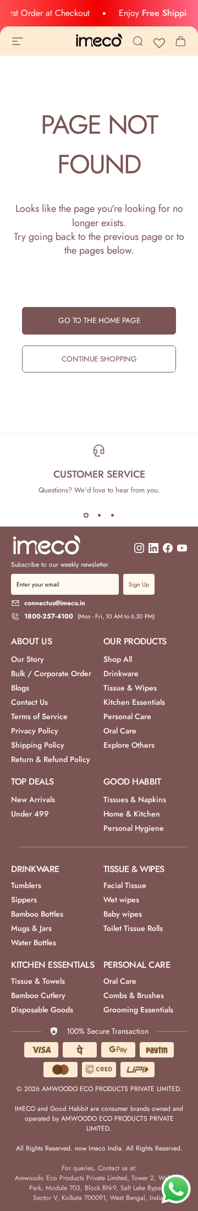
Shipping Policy (37, 744)
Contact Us (29, 702)
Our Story (27, 659)
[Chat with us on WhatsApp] (176, 1189)
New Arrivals (33, 799)
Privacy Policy (34, 730)
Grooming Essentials (138, 1009)
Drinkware (121, 673)
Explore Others (129, 744)
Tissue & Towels (38, 981)
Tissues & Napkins (134, 799)
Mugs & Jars (31, 928)
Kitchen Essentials (134, 702)
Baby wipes (122, 913)
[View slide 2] (99, 515)
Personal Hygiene (133, 828)
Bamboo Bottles (37, 913)
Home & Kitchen (131, 813)
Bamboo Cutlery (38, 995)
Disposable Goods (42, 1009)
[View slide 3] (112, 515)
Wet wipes (121, 899)
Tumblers (26, 885)
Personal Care (127, 716)
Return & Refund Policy (50, 759)
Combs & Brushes (133, 995)
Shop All (117, 659)
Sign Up (139, 584)
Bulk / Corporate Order (51, 673)
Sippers (24, 899)
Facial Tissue (124, 885)
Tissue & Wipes (130, 687)
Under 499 (30, 813)
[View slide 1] (85, 515)
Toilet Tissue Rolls (133, 928)
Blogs (20, 687)
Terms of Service (39, 716)
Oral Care (119, 730)
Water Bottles (33, 942)
